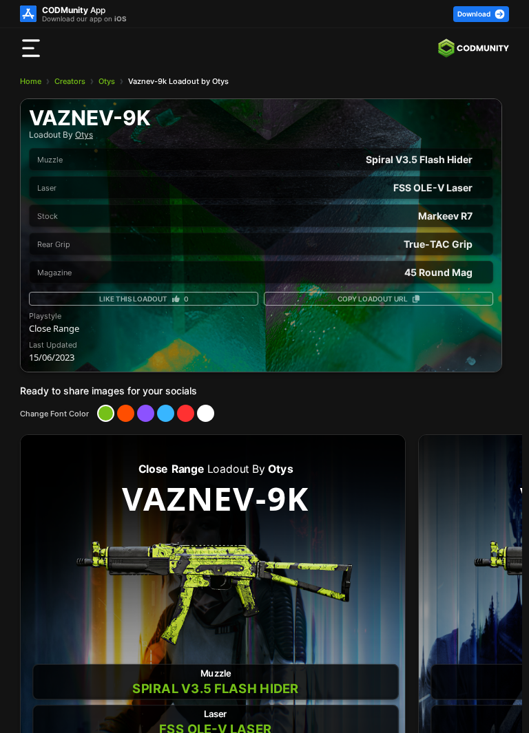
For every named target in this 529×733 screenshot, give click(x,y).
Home (30, 81)
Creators (69, 81)
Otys (106, 81)
